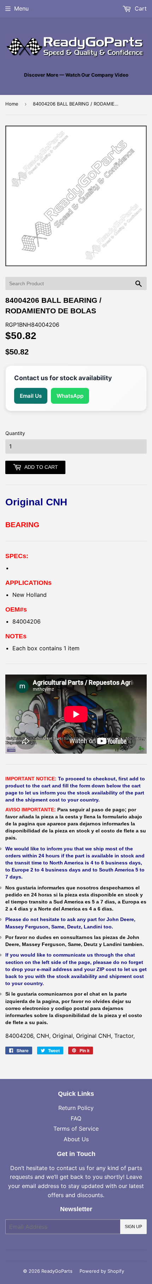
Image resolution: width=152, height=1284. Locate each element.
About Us (76, 1139)
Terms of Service (76, 1128)
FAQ (76, 1118)
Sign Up (133, 1226)
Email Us (31, 395)
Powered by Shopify (102, 1271)
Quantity (15, 433)
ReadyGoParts (56, 1271)
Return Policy (76, 1107)
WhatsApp (70, 395)
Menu (21, 8)
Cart (140, 8)
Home (11, 104)
